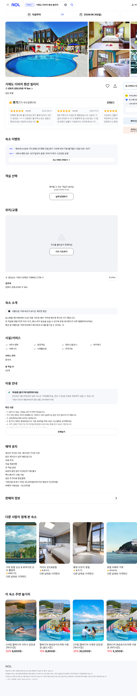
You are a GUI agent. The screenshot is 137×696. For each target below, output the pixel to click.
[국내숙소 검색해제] (33, 5)
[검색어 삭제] (65, 4)
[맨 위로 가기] (130, 689)
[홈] (16, 4)
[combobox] (49, 5)
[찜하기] (107, 86)
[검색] (72, 4)
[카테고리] (7, 4)
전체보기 (110, 102)
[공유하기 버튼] (115, 86)
